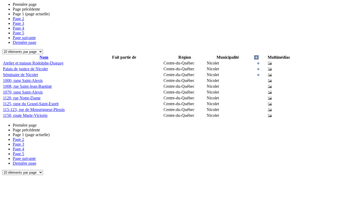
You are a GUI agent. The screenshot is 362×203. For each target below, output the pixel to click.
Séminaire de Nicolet (20, 74)
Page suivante (24, 37)
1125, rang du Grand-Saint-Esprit (31, 104)
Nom (43, 57)
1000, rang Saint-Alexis (23, 80)
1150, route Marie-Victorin (25, 115)
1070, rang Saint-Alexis (23, 92)
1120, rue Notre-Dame (22, 98)
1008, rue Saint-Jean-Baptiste (27, 86)
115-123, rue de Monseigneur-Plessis (34, 109)
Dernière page (24, 42)
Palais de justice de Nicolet (25, 69)
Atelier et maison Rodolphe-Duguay (33, 63)
